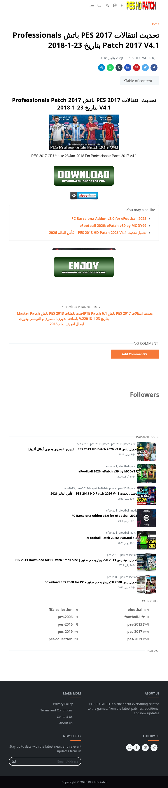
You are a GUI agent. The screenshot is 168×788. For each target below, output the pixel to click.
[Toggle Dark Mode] (107, 5)
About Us (66, 723)
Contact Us (65, 716)
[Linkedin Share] (127, 67)
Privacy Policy (63, 704)
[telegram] (154, 747)
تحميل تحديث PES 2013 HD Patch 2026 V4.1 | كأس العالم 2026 (97, 232)
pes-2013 (83, 444)
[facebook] (121, 5)
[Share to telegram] (101, 67)
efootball (111, 466)
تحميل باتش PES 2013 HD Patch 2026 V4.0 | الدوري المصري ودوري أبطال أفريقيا (82, 449)
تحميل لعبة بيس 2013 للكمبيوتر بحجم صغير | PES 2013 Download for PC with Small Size (76, 560)
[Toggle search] (99, 5)
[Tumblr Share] (119, 67)
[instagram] (114, 5)
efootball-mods (128, 510)
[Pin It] (136, 67)
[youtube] (145, 747)
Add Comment (133, 354)
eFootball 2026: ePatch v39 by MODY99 (113, 225)
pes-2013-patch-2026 (124, 444)
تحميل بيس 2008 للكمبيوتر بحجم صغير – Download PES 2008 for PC (90, 582)
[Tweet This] (145, 67)
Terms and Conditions (56, 710)
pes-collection (128, 555)
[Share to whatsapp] (110, 67)
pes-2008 (113, 577)
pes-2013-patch (100, 444)
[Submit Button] (14, 761)
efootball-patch (128, 466)
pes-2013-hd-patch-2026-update (97, 488)
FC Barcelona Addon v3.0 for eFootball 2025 (109, 218)
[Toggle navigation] (91, 5)
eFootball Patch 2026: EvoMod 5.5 (111, 538)
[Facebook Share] (154, 67)
